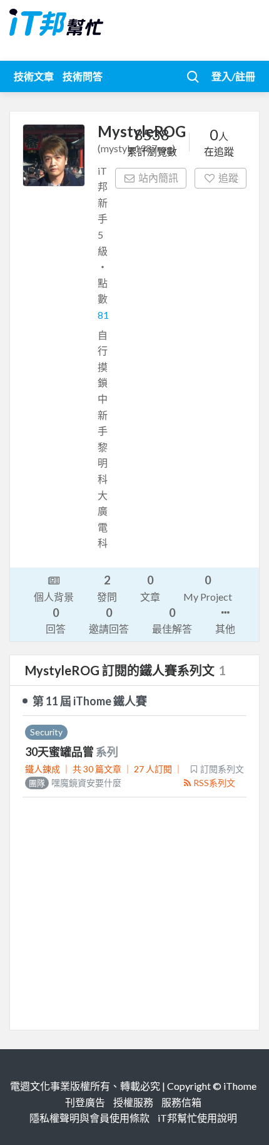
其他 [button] (225, 629)
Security (46, 732)
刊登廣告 (85, 1102)
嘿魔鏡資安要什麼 (75, 782)
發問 (107, 587)
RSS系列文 (214, 782)
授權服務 (133, 1102)
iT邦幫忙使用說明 (197, 1118)
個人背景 (54, 597)
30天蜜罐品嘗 (60, 752)
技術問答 (83, 76)
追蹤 (228, 178)
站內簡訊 (158, 178)
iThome (239, 1086)
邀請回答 (109, 620)
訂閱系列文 (222, 769)
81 (103, 315)
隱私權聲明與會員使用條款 (89, 1118)
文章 (150, 587)
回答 (56, 620)
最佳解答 (172, 620)
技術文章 (34, 76)
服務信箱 (181, 1102)
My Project (207, 587)
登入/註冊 (233, 76)
